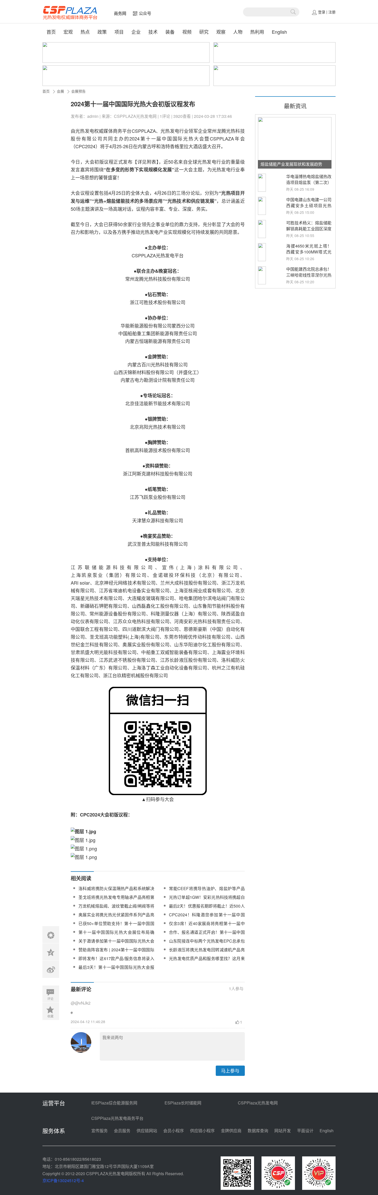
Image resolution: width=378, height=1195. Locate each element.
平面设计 (305, 1131)
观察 (221, 31)
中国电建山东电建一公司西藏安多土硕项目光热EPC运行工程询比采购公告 (308, 208)
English (279, 31)
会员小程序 (173, 1131)
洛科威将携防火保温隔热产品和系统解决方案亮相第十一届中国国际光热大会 (116, 891)
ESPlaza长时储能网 (183, 1103)
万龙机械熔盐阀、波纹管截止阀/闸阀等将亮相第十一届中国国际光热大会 (116, 909)
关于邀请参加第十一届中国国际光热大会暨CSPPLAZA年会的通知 (116, 944)
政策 (102, 31)
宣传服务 (99, 1131)
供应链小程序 (202, 1131)
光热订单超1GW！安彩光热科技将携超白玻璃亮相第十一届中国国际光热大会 (207, 900)
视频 (187, 31)
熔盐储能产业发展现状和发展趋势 (291, 164)
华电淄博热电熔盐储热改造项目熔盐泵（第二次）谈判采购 (308, 182)
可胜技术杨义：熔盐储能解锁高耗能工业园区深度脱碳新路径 (308, 229)
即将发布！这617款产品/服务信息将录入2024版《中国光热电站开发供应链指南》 (116, 961)
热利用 (257, 31)
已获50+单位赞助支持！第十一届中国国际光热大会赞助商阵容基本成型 (116, 926)
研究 (204, 31)
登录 (321, 11)
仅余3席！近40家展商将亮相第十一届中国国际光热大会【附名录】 (207, 926)
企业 (136, 31)
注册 (332, 11)
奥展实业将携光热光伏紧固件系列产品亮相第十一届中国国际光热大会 (116, 918)
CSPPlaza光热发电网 (258, 1103)
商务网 (120, 13)
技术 (153, 31)
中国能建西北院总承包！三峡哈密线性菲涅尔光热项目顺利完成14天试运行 (308, 278)
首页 (51, 31)
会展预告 (78, 91)
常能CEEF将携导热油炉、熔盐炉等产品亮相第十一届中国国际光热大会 (207, 891)
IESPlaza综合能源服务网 (114, 1103)
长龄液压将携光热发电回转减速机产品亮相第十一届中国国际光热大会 (207, 953)
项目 (119, 31)
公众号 (145, 13)
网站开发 (282, 1131)
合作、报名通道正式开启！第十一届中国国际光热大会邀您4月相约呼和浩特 (207, 935)
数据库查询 (258, 1131)
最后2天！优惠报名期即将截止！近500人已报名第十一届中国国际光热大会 (207, 909)
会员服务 (122, 1131)
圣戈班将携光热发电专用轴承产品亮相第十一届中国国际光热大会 (116, 900)
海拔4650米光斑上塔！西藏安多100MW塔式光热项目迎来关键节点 (308, 252)
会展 (60, 91)
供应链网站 (147, 1131)
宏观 (68, 31)
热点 (85, 31)
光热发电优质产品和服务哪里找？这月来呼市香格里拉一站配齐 (207, 961)
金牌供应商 (231, 1131)
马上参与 (230, 1070)
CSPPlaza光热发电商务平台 (117, 1118)
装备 (170, 31)
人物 (237, 31)
